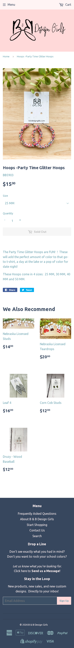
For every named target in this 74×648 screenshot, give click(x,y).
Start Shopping (37, 524)
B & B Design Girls (38, 624)
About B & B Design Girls (37, 519)
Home (6, 56)
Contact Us (37, 530)
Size (5, 195)
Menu (11, 4)
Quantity (8, 213)
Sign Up (64, 600)
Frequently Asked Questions (37, 513)
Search (37, 536)
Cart (68, 4)
